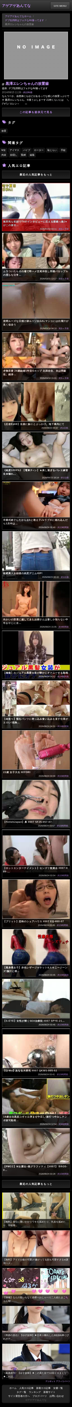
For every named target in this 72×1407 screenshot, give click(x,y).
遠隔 (32, 155)
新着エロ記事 (43, 1388)
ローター (39, 150)
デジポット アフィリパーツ (57, 1381)
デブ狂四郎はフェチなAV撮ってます (24, 20)
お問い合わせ (56, 1396)
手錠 (63, 150)
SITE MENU (60, 6)
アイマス (14, 150)
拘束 (3, 155)
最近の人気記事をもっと (36, 174)
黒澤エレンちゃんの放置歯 (27, 84)
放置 (3, 131)
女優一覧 (58, 1388)
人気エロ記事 (26, 1388)
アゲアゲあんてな (16, 6)
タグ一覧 (21, 1392)
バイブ (26, 150)
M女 (3, 150)
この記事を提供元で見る (36, 112)
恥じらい (52, 150)
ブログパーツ (39, 1396)
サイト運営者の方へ (19, 1396)
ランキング (35, 1392)
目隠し (13, 155)
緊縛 (23, 155)
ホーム (13, 1388)
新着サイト (49, 1392)
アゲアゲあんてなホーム (18, 16)
